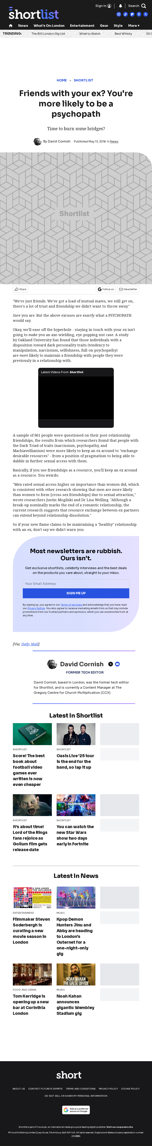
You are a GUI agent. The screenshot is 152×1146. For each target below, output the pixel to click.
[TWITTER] (111, 664)
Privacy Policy (108, 1088)
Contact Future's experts (45, 1088)
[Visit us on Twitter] (145, 14)
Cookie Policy (130, 1088)
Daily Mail (29, 644)
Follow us (108, 289)
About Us (18, 1088)
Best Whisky (123, 33)
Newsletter (130, 289)
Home (62, 80)
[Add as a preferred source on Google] (76, 1110)
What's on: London (49, 26)
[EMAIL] (118, 664)
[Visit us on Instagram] (118, 14)
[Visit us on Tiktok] (125, 14)
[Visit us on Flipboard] (132, 14)
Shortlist (83, 80)
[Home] (11, 26)
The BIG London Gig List (48, 33)
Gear (104, 26)
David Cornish (59, 141)
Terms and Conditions (81, 1088)
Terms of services (72, 604)
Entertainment (82, 26)
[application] (76, 398)
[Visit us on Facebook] (139, 14)
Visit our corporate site (119, 1127)
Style (118, 26)
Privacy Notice (36, 608)
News (23, 26)
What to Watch (89, 33)
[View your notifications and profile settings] (120, 6)
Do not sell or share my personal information (76, 1095)
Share (22, 289)
